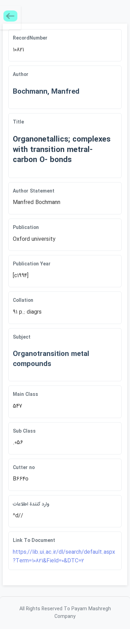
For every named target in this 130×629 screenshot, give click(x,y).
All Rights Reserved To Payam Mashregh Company (65, 612)
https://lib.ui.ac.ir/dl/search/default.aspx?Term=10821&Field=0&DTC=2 (64, 557)
